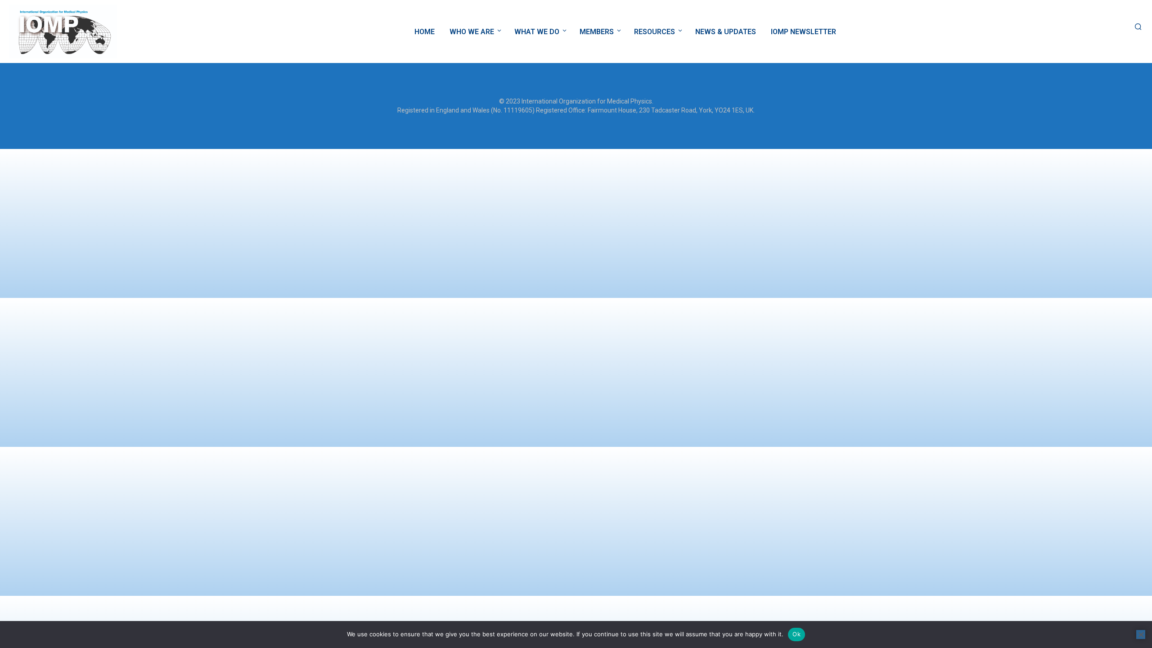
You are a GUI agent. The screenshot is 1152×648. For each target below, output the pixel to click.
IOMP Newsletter (803, 31)
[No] (1140, 634)
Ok (796, 634)
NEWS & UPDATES (725, 31)
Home (424, 31)
